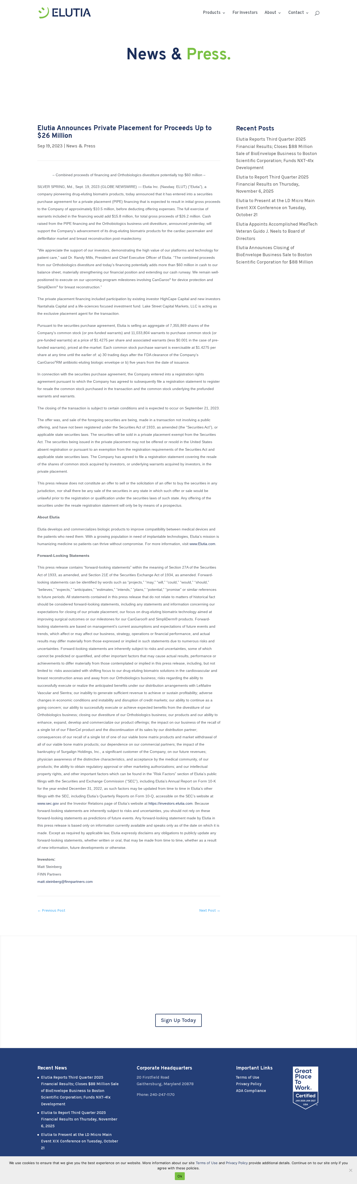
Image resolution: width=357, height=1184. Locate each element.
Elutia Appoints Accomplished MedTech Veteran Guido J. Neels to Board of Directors (277, 231)
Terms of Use (247, 1077)
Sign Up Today (178, 1020)
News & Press (80, 145)
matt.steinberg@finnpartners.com (65, 881)
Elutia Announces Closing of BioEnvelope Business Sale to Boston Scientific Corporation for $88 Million (274, 254)
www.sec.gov (48, 803)
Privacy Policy (248, 1084)
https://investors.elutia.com (170, 803)
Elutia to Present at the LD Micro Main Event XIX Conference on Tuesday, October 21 (275, 207)
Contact (296, 13)
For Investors (245, 13)
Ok (179, 1176)
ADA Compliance (251, 1090)
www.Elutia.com (202, 544)
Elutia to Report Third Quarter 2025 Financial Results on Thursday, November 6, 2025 (272, 184)
